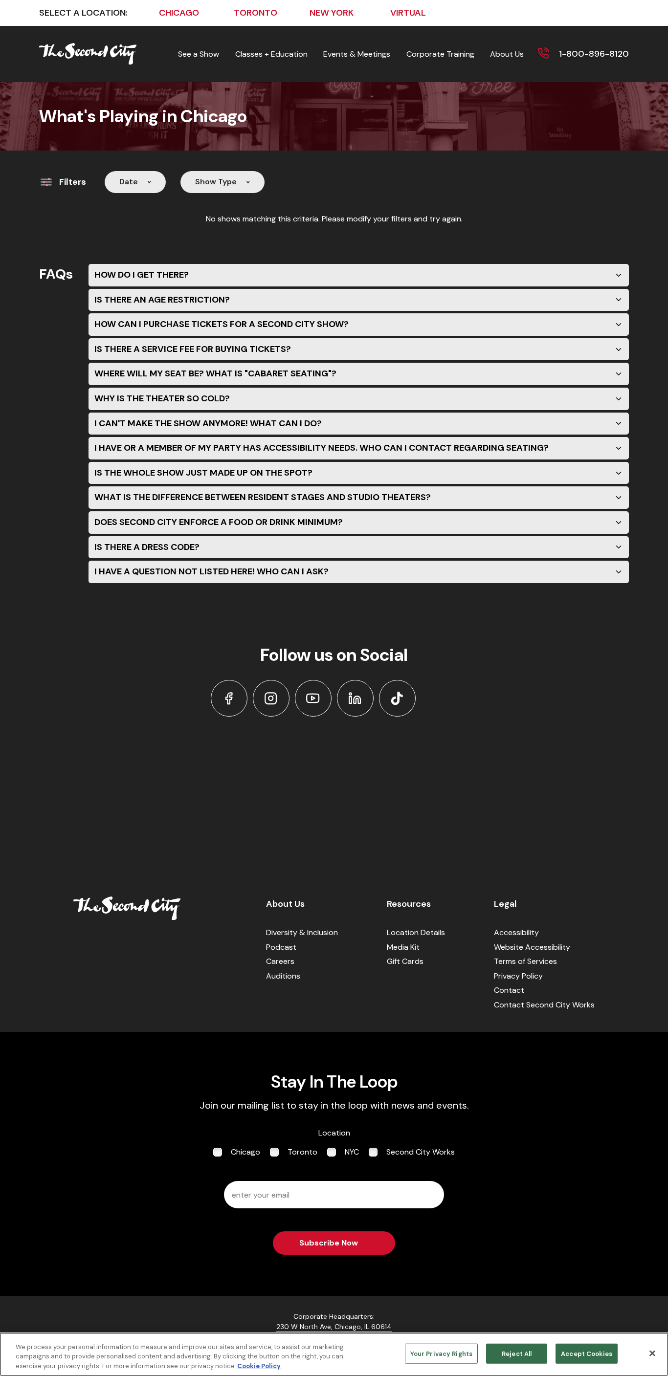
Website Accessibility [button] (532, 947)
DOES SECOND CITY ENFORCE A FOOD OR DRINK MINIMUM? (218, 522)
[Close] (652, 1353)
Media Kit (403, 947)
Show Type (216, 181)
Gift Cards (405, 961)
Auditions (283, 976)
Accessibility (516, 932)
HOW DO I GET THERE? (141, 275)
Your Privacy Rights (441, 1353)
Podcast (281, 947)
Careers (280, 961)
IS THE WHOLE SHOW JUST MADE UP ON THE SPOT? (203, 473)
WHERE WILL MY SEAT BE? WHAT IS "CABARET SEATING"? (215, 373)
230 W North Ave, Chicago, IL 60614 (334, 1326)
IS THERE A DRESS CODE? (147, 547)
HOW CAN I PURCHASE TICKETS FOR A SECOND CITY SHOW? (221, 324)
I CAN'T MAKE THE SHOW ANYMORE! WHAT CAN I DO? (208, 423)
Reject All (517, 1353)
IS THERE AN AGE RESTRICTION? (162, 300)
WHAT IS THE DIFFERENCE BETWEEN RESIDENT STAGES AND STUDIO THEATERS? (262, 497)
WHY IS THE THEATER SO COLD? (162, 398)
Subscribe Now (328, 1243)
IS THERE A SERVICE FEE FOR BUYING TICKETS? (192, 349)
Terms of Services (525, 961)
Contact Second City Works (544, 1005)
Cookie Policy (259, 1366)
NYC (352, 1152)
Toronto (302, 1152)
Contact (509, 990)
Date (128, 181)
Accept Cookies (586, 1353)
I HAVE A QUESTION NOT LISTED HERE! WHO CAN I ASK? (211, 571)
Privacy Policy (518, 976)
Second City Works (420, 1152)
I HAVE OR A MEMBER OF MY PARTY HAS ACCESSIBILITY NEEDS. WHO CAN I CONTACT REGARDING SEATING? (321, 448)
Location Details (416, 932)
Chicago (245, 1152)
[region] (334, 1354)
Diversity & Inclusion (302, 932)
